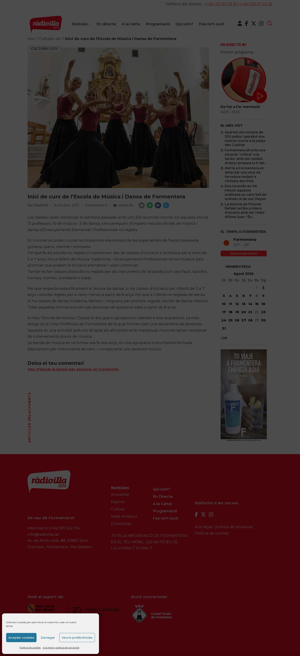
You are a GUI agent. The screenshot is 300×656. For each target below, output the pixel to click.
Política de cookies (30, 647)
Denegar (48, 637)
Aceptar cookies (21, 637)
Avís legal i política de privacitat (61, 647)
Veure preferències (77, 637)
